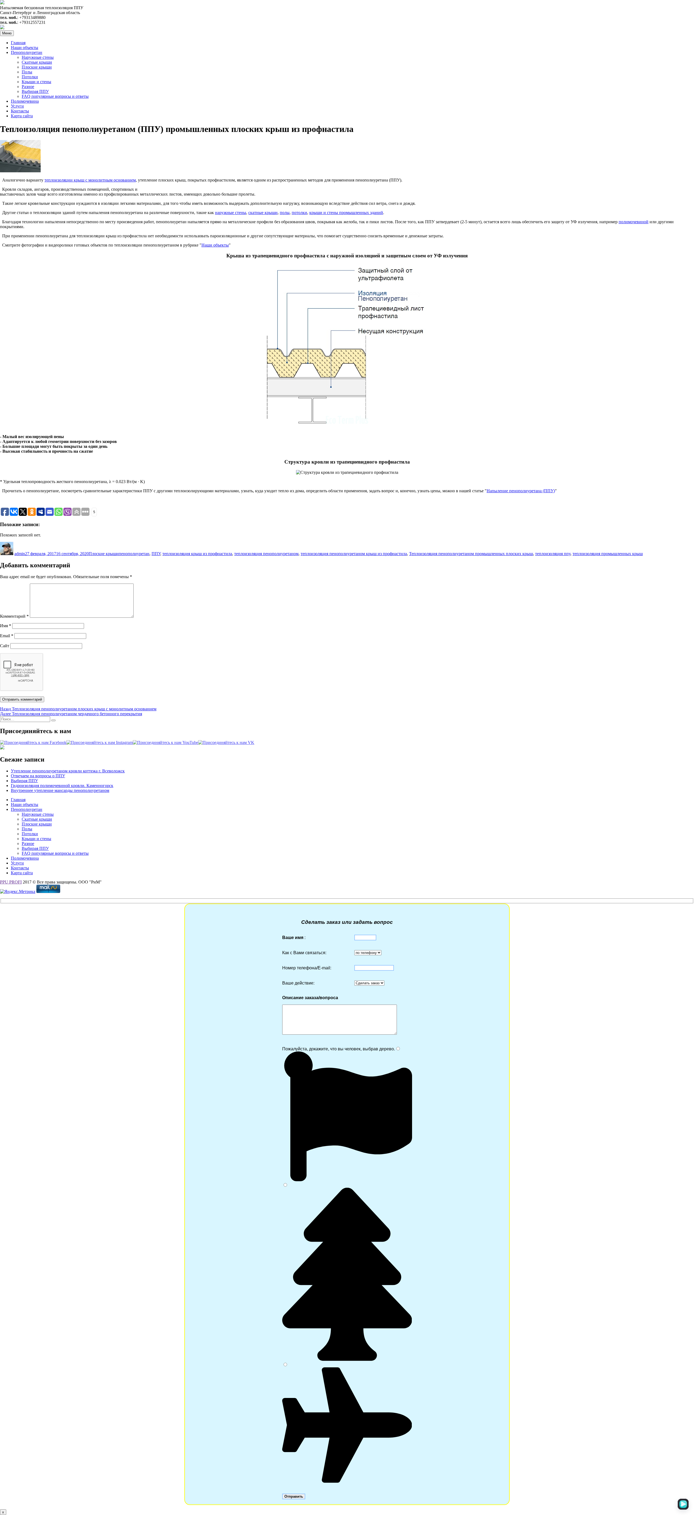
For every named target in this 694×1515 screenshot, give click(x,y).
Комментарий (14, 616)
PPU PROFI (11, 882)
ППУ (156, 553)
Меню (7, 33)
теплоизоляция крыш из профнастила (197, 553)
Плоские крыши (37, 67)
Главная (18, 42)
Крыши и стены (36, 81)
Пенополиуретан (26, 52)
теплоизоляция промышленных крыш (608, 553)
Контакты (20, 111)
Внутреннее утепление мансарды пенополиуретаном (60, 790)
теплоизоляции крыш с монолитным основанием (90, 180)
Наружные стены (38, 57)
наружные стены (230, 212)
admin (19, 553)
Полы (27, 72)
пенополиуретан (134, 553)
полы (285, 212)
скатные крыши (263, 212)
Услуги (17, 106)
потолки (299, 212)
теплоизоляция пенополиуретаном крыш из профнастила (354, 553)
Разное (28, 86)
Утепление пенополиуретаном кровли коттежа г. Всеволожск (68, 771)
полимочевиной (633, 221)
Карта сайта (22, 116)
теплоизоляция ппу (552, 553)
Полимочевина (25, 101)
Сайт (4, 645)
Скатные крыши (37, 62)
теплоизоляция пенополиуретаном (266, 553)
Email (6, 635)
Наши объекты (24, 47)
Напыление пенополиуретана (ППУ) (521, 490)
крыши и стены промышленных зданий (346, 212)
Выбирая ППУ (35, 91)
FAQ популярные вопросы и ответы (55, 96)
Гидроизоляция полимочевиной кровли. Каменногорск (62, 785)
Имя (5, 625)
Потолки (30, 77)
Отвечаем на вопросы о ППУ (38, 775)
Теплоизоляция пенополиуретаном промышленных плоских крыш (471, 553)
